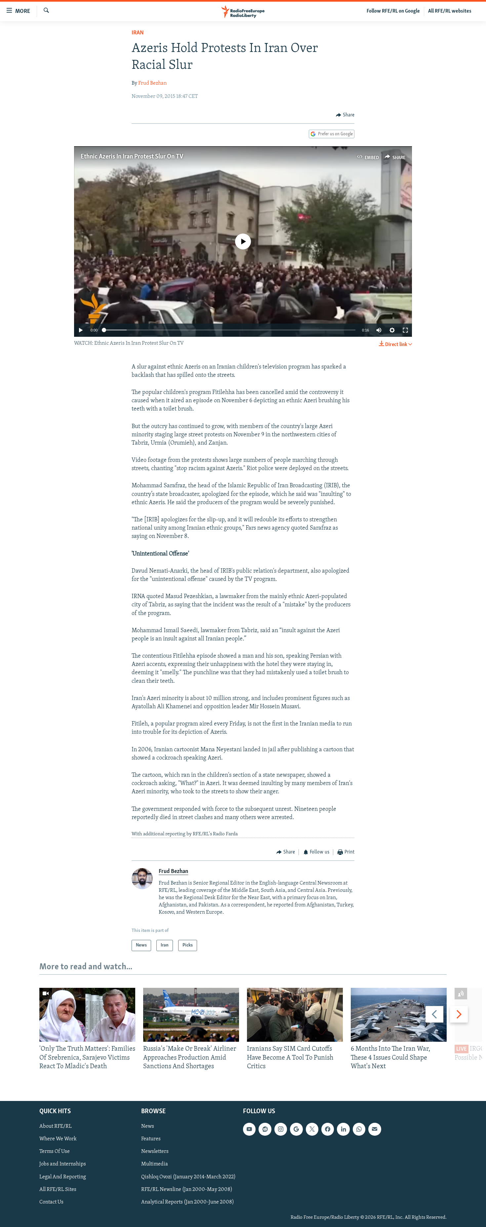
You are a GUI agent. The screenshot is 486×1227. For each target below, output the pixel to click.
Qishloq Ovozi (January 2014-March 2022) (188, 1177)
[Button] (345, 115)
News (147, 1126)
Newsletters (155, 1152)
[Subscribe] (374, 1129)
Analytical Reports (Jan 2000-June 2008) (187, 1202)
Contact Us (51, 1202)
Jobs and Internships (62, 1164)
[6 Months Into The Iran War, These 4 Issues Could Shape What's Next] (399, 1015)
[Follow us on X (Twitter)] (312, 1129)
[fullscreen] (405, 330)
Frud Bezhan (152, 83)
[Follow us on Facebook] (327, 1129)
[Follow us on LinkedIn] (343, 1129)
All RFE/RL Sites (57, 1189)
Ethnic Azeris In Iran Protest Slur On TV (132, 156)
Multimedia (154, 1164)
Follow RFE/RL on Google (393, 11)
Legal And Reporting (62, 1177)
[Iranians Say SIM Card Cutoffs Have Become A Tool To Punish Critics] (295, 1015)
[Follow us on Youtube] (249, 1129)
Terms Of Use (54, 1152)
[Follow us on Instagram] (280, 1129)
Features (151, 1139)
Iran (138, 33)
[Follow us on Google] (296, 1129)
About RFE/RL (55, 1126)
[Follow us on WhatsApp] (359, 1129)
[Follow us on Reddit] (265, 1129)
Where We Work (58, 1139)
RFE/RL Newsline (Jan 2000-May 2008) (186, 1189)
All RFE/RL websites (449, 11)
